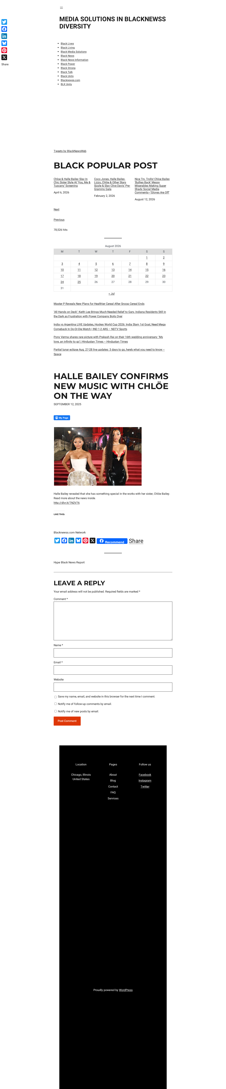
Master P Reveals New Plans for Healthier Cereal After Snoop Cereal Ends (99, 304)
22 (146, 276)
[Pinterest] (5, 50)
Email (58, 662)
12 (96, 270)
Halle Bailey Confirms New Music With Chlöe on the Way (111, 386)
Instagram (145, 780)
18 (79, 276)
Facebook (145, 775)
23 (163, 276)
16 (163, 270)
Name (58, 645)
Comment (61, 599)
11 (79, 270)
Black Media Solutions (74, 52)
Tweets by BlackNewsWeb (70, 151)
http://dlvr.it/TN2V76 (67, 503)
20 (113, 276)
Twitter (145, 787)
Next (56, 209)
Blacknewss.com (70, 80)
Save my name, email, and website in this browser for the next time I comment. (106, 696)
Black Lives (67, 43)
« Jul (112, 294)
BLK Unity (66, 84)
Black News (67, 56)
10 (62, 270)
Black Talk (67, 72)
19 (96, 276)
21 (130, 276)
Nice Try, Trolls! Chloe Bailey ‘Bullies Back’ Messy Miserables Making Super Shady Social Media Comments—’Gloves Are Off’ (152, 185)
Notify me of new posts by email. (78, 711)
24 (62, 282)
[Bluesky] (5, 43)
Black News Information (74, 60)
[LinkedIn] (5, 36)
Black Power (68, 64)
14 (130, 270)
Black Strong (68, 68)
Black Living (68, 48)
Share (136, 541)
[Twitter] (5, 21)
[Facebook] (5, 29)
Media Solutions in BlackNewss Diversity (112, 23)
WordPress (126, 990)
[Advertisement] (113, 117)
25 (79, 282)
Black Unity (67, 76)
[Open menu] (61, 8)
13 (113, 270)
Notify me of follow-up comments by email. (85, 704)
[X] (5, 57)
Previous (59, 220)
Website (59, 679)
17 (62, 276)
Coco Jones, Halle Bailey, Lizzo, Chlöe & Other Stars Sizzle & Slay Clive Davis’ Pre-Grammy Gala (112, 184)
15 (146, 270)
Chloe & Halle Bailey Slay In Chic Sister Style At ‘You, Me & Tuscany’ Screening (72, 182)
